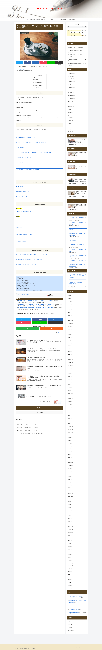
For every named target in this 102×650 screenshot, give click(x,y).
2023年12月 (70, 359)
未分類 (69, 123)
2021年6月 (70, 443)
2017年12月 (70, 560)
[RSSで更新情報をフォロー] (51, 328)
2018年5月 (70, 546)
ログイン (70, 621)
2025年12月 (70, 318)
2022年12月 (70, 393)
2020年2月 (70, 487)
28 (79, 35)
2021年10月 (70, 432)
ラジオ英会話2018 (71, 98)
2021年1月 (70, 457)
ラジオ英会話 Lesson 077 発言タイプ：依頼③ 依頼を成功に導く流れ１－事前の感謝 (35, 307)
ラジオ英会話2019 (71, 95)
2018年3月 (70, 551)
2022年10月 (70, 398)
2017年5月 (70, 579)
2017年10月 (70, 565)
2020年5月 (70, 479)
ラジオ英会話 (27, 313)
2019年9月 (70, 501)
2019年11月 (70, 496)
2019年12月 (70, 493)
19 (74, 33)
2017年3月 (70, 585)
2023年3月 (70, 384)
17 (68, 33)
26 (74, 35)
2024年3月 (70, 351)
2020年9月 (70, 468)
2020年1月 (70, 490)
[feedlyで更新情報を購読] (27, 328)
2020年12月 (70, 460)
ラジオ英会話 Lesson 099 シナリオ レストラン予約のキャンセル (30, 424)
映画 (69, 115)
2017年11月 (70, 563)
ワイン (69, 126)
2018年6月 (70, 543)
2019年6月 (70, 510)
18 (71, 33)
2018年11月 (70, 529)
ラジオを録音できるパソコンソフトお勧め (77, 274)
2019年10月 (70, 499)
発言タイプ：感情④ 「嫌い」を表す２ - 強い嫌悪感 (45, 313)
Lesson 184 (33, 313)
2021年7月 (70, 440)
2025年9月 (70, 326)
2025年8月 (70, 329)
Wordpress (70, 128)
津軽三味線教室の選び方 (74, 283)
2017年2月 (70, 588)
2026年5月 (70, 304)
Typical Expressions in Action (39, 84)
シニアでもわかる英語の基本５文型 (76, 282)
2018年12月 (70, 526)
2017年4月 (70, 582)
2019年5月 (70, 512)
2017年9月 (70, 568)
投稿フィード (71, 624)
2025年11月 (70, 320)
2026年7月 (70, 298)
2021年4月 (70, 448)
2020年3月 (70, 485)
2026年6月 (70, 301)
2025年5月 (70, 337)
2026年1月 (70, 315)
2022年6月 (70, 409)
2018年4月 (70, 549)
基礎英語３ (70, 112)
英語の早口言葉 (71, 101)
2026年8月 (70, 295)
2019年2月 (70, 521)
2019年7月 (70, 507)
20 (76, 33)
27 (76, 35)
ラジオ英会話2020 (71, 92)
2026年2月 (70, 312)
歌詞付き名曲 (71, 103)
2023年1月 (70, 390)
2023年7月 (70, 373)
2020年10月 (70, 465)
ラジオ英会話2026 (71, 73)
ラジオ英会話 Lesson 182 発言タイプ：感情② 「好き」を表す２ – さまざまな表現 (35, 300)
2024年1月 (70, 357)
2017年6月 (70, 576)
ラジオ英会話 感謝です (74, 604)
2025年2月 (70, 345)
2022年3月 (70, 418)
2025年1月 (70, 348)
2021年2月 (70, 454)
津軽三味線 (70, 117)
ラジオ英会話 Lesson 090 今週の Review (77, 260)
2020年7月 (70, 473)
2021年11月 (70, 429)
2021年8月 (70, 437)
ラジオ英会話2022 (71, 87)
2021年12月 (70, 426)
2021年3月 (70, 451)
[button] (86, 287)
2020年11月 (70, 462)
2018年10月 (70, 532)
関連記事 (37, 87)
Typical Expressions (38, 82)
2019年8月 (70, 504)
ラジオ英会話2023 (20, 313)
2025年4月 (70, 340)
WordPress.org (71, 630)
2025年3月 (70, 343)
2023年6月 (70, 376)
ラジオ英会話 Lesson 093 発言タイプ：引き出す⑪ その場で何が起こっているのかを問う (36, 304)
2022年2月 (70, 421)
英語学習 (70, 109)
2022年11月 (70, 396)
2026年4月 (70, 306)
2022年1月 (70, 423)
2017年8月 (70, 571)
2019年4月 (70, 515)
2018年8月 (70, 538)
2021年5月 (70, 446)
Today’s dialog (37, 77)
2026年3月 (70, 309)
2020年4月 (70, 482)
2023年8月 (70, 370)
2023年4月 (70, 382)
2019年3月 (70, 518)
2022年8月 (70, 404)
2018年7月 (70, 540)
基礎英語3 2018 (71, 106)
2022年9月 (70, 401)
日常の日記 (70, 120)
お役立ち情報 (71, 131)
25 (71, 35)
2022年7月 (70, 407)
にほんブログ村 (19, 295)
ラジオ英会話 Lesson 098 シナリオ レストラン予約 (27, 427)
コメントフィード (71, 627)
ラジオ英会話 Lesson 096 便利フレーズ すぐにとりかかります (30, 433)
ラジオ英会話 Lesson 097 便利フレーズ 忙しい (27, 430)
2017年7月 (70, 574)
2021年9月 (70, 435)
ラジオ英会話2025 (71, 76)
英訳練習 (36, 79)
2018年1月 (70, 557)
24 (68, 35)
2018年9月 (70, 535)
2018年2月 (70, 554)
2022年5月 (70, 412)
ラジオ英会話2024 (71, 78)
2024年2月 (70, 354)
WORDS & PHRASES (38, 85)
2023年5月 (70, 379)
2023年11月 (70, 362)
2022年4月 (70, 415)
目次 (38, 75)
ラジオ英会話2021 (71, 90)
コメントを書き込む (39, 412)
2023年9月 (70, 368)
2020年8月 (70, 471)
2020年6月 (70, 476)
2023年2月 (70, 387)
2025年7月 (70, 331)
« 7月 (68, 40)
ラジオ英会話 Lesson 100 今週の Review (25, 422)
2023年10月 (70, 365)
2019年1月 (70, 524)
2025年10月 (70, 323)
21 (79, 33)
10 (68, 32)
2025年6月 (70, 334)
